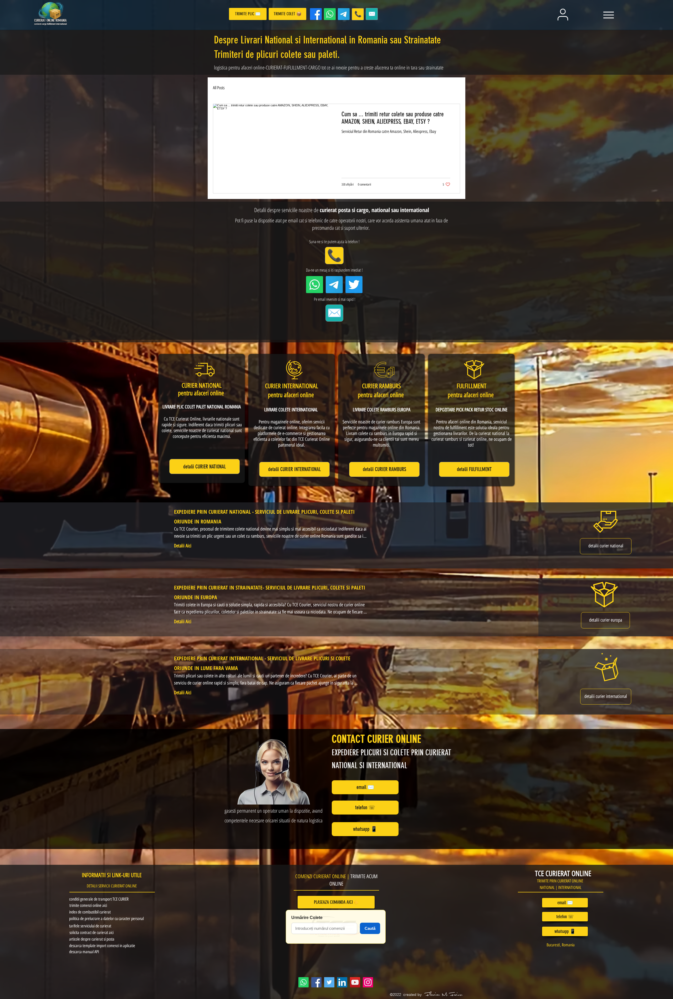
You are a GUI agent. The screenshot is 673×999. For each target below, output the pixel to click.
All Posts (219, 87)
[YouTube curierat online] (355, 982)
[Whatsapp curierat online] (303, 982)
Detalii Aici (182, 546)
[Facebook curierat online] (316, 982)
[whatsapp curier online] (330, 14)
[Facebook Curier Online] (316, 14)
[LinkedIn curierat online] (342, 982)
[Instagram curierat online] (368, 982)
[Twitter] (354, 284)
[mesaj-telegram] (334, 284)
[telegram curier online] (344, 14)
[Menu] (608, 15)
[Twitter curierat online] (329, 982)
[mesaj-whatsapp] (314, 284)
